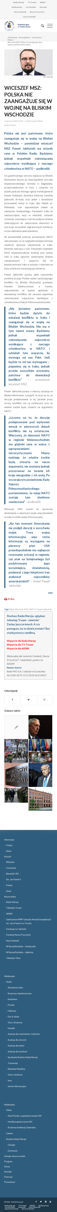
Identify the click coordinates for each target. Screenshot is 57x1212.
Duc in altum (13, 1016)
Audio (9, 982)
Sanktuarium (17, 7)
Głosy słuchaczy (15, 1074)
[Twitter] (40, 1201)
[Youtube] (50, 1201)
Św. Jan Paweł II (13, 879)
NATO (32, 609)
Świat (8, 851)
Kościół (7, 856)
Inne (10, 1080)
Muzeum (43, 7)
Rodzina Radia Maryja (16, 1139)
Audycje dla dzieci (16, 1045)
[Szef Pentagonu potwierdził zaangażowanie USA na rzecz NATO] (40, 727)
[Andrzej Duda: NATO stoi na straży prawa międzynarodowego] (16, 795)
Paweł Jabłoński (44, 609)
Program (8, 1161)
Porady (11, 1005)
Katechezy (12, 999)
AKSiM (42, 2)
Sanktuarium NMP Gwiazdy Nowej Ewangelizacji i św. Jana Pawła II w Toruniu (28, 921)
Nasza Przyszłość (37, 12)
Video (9, 1110)
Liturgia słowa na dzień (14, 1156)
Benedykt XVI (12, 873)
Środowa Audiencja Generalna (22, 1127)
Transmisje (13, 1063)
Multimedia (9, 976)
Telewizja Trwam (14, 908)
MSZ (26, 609)
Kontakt (8, 1171)
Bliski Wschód (16, 609)
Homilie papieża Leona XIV (20, 1121)
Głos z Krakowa (15, 1022)
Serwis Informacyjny (17, 1086)
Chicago (11, 1145)
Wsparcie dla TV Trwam (20, 644)
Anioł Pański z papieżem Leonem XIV (25, 1116)
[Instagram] (45, 1201)
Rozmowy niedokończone (20, 993)
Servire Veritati (29, 17)
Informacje (36, 37)
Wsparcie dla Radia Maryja (21, 640)
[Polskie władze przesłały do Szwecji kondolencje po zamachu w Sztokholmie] (16, 751)
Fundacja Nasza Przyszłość (18, 934)
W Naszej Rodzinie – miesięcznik (21, 946)
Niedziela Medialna (16, 1069)
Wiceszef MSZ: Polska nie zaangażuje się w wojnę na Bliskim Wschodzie (28, 101)
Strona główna (24, 37)
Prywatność (9, 1182)
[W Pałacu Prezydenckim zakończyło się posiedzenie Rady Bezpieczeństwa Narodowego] (40, 751)
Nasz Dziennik (20, 12)
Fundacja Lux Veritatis (16, 929)
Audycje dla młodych (17, 1051)
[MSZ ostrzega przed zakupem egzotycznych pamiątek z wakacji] (16, 775)
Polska (10, 40)
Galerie (9, 1133)
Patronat (8, 1177)
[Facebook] (36, 1201)
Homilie (11, 1028)
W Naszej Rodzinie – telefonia (19, 952)
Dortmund (12, 1150)
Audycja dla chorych (17, 1040)
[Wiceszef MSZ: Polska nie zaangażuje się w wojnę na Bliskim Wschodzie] (28, 62)
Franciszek (11, 868)
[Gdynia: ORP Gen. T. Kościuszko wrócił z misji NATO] (16, 727)
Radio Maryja (18, 2)
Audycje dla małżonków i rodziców (24, 1034)
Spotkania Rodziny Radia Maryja (23, 1057)
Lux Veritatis (31, 7)
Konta (7, 1166)
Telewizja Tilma (13, 958)
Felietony (12, 1011)
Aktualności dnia (15, 987)
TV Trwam (32, 2)
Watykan (10, 862)
